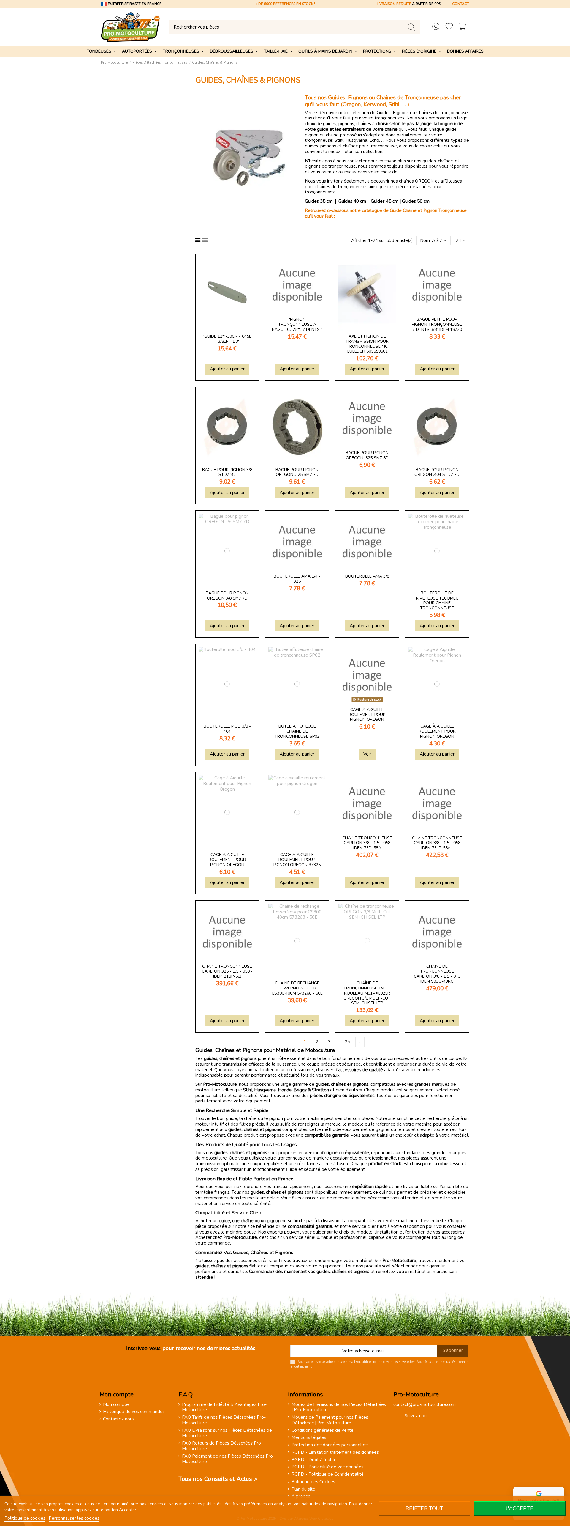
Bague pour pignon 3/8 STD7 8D (227, 472)
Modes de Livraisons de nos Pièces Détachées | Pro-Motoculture (339, 1407)
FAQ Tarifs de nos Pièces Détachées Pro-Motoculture (224, 1420)
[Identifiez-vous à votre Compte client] (435, 27)
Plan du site (303, 1489)
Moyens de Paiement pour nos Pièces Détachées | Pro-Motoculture (330, 1420)
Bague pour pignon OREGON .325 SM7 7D (297, 472)
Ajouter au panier (227, 369)
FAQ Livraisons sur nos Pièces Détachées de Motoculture (227, 1433)
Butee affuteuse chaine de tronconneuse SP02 (297, 731)
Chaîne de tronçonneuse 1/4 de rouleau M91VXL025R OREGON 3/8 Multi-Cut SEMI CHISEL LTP (367, 993)
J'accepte (519, 1508)
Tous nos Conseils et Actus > (217, 1479)
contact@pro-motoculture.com (424, 1404)
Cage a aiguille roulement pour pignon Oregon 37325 (297, 860)
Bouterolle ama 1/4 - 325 (297, 578)
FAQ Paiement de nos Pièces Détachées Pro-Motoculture (228, 1459)
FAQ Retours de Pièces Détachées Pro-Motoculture (222, 1446)
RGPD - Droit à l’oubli (313, 1460)
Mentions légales (309, 1437)
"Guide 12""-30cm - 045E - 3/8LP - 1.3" (227, 338)
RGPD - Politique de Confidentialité (328, 1474)
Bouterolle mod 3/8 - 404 (227, 728)
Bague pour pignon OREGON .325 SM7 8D (367, 455)
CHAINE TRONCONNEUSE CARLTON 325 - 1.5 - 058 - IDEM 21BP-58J (227, 971)
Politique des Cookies (313, 1482)
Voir (367, 754)
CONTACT (460, 3)
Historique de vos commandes (134, 1412)
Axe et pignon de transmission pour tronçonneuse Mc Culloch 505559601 (367, 343)
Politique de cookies (24, 1518)
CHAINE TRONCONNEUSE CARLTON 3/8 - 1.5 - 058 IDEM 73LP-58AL (437, 843)
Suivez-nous (417, 1416)
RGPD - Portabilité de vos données (327, 1467)
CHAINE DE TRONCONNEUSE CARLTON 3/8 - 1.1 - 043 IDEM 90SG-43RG (437, 974)
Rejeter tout (424, 1508)
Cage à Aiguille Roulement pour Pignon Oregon (367, 715)
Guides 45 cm (384, 201)
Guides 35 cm (319, 201)
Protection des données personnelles (330, 1445)
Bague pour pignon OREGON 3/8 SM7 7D (227, 595)
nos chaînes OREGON (412, 181)
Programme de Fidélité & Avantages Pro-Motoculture (224, 1407)
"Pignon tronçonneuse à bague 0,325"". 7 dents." (297, 324)
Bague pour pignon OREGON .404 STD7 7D (437, 472)
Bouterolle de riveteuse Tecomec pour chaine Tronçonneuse (437, 600)
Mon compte (116, 1404)
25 (347, 1042)
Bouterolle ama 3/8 (367, 576)
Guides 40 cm (352, 201)
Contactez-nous (118, 1419)
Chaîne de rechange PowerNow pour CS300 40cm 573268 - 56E (297, 988)
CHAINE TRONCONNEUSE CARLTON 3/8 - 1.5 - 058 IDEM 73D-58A (367, 843)
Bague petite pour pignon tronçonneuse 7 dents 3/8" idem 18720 (437, 324)
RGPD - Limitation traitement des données (335, 1452)
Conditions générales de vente (323, 1430)
